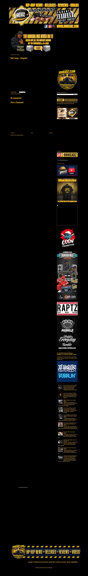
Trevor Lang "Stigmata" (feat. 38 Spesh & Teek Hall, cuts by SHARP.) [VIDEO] (70, 456)
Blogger (51, 567)
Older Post (51, 133)
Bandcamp (19, 93)
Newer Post (13, 133)
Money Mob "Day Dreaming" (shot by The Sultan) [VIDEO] (70, 440)
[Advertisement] (72, 40)
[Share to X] (22, 92)
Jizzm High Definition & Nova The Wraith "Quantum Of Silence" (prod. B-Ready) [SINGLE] (70, 416)
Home (32, 133)
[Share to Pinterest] (24, 92)
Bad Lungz (15, 93)
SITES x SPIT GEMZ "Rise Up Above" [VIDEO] (69, 432)
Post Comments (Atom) (19, 135)
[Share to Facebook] (23, 92)
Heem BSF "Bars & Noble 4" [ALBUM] (69, 393)
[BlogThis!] (21, 92)
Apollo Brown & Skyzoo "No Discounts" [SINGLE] (69, 448)
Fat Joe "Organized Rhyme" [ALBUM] (69, 408)
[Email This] (19, 92)
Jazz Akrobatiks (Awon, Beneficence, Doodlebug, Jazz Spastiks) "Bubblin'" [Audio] (66, 353)
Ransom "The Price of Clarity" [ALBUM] (70, 385)
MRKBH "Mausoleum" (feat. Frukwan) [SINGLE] (69, 400)
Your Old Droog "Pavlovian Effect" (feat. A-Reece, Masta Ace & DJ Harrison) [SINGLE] (70, 424)
